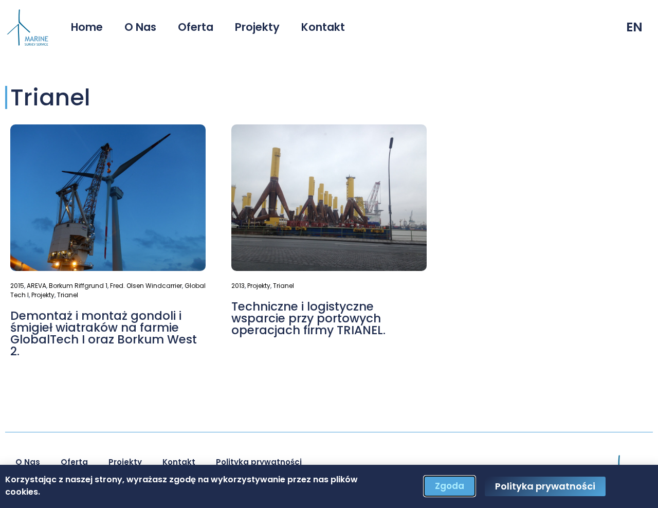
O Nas (140, 27)
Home (87, 27)
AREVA (36, 285)
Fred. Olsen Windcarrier (146, 285)
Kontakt (323, 27)
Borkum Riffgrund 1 (78, 285)
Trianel (67, 295)
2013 (238, 285)
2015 (17, 285)
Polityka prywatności (259, 462)
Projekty (257, 27)
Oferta (195, 27)
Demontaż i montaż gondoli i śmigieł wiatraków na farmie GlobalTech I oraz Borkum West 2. (103, 333)
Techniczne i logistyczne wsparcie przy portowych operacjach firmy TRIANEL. (308, 318)
